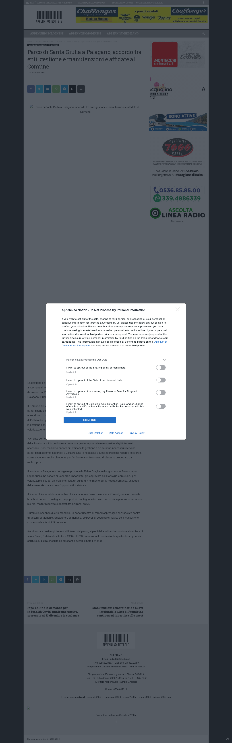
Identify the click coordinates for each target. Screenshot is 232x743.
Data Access (116, 432)
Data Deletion (95, 432)
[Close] (178, 310)
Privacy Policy (136, 432)
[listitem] (116, 359)
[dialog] (116, 371)
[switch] (161, 367)
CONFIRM (90, 420)
